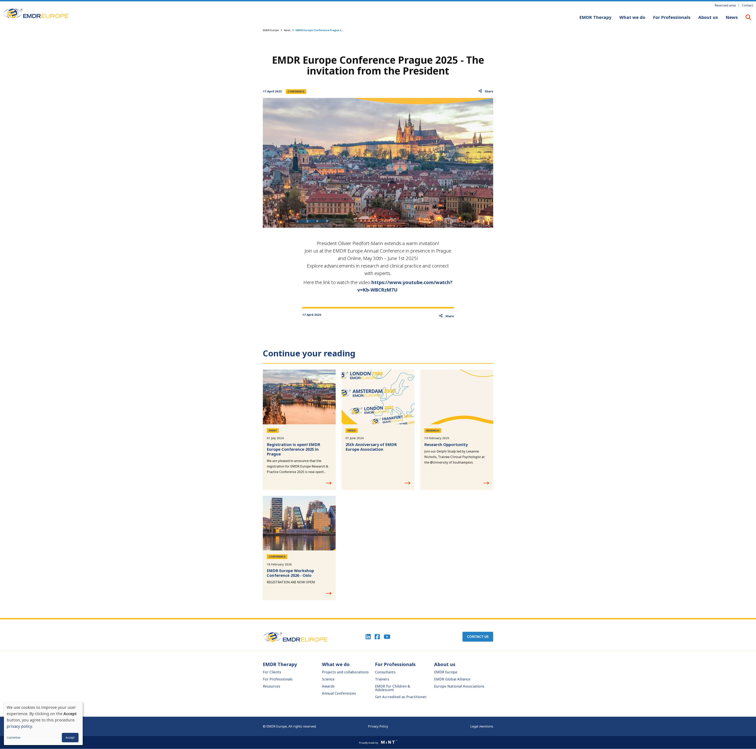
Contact (747, 5)
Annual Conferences (339, 693)
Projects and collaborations (345, 672)
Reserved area (725, 5)
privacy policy (19, 726)
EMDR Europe (271, 30)
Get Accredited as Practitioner (401, 696)
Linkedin (368, 636)
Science (328, 679)
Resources (271, 686)
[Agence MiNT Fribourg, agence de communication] (388, 742)
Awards (328, 686)
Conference (296, 91)
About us (708, 17)
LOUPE (748, 17)
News (732, 17)
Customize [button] (13, 737)
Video (351, 430)
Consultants (385, 672)
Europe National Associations (459, 686)
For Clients (272, 672)
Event (273, 430)
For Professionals (671, 17)
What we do (632, 17)
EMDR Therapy (595, 17)
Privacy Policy (378, 726)
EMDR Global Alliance (452, 679)
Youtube (387, 636)
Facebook (377, 636)
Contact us (478, 636)
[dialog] (43, 723)
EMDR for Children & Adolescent (392, 688)
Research (432, 430)
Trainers (382, 679)
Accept (70, 737)
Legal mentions (481, 726)
